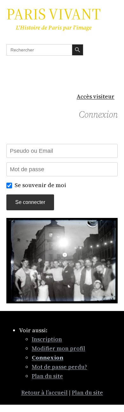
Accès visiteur (95, 96)
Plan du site (47, 376)
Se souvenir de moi (40, 185)
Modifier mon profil (58, 348)
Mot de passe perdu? (59, 367)
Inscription (47, 339)
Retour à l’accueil (44, 392)
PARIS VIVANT (53, 13)
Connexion (98, 114)
